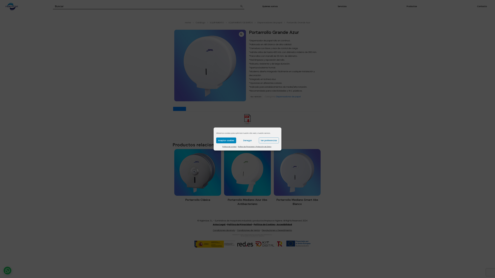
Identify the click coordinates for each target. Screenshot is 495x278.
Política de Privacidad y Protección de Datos (254, 147)
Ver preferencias (269, 140)
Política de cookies (229, 147)
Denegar (247, 140)
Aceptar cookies (226, 140)
